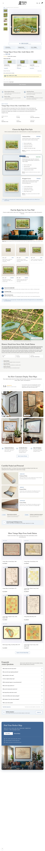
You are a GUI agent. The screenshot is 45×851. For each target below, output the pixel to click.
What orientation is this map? (8, 675)
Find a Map (8, 733)
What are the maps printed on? (8, 685)
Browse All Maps (17, 733)
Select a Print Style (22, 84)
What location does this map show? (9, 668)
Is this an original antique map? (9, 678)
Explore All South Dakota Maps (22, 652)
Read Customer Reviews (22, 456)
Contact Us (39, 712)
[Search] (37, 3)
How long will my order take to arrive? (10, 692)
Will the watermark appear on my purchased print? (12, 682)
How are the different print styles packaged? (11, 695)
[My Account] (39, 3)
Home (4, 7)
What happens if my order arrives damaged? (11, 699)
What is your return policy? (8, 702)
